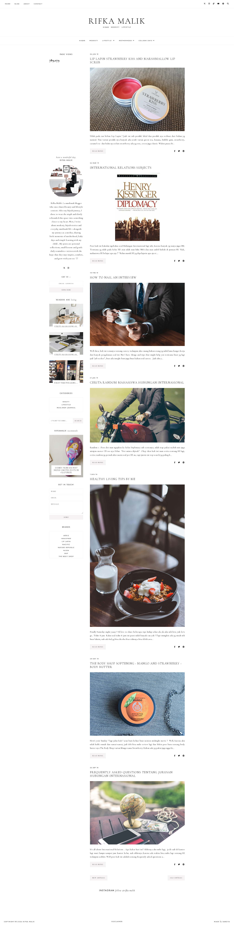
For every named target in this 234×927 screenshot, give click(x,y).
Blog (17, 4)
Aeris (66, 535)
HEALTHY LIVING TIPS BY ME (112, 479)
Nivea (66, 550)
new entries (98, 878)
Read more (97, 151)
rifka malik (117, 21)
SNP (66, 553)
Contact (38, 4)
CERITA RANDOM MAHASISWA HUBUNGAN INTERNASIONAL (137, 382)
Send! (66, 517)
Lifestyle (107, 40)
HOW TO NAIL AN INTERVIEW (113, 277)
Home (7, 4)
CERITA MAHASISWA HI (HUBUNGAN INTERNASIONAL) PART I (67, 326)
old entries (176, 878)
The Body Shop (66, 556)
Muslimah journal (66, 408)
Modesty (94, 40)
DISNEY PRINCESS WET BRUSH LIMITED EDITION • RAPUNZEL (66, 470)
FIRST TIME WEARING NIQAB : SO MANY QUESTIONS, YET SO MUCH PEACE (67, 383)
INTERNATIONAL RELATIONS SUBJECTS (120, 167)
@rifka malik (128, 890)
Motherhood (125, 40)
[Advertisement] (66, 109)
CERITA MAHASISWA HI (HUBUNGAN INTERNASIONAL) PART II (67, 355)
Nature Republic (66, 547)
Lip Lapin (66, 541)
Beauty (66, 402)
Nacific (66, 544)
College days (145, 40)
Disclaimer (117, 921)
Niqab (82, 40)
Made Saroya (222, 921)
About (27, 4)
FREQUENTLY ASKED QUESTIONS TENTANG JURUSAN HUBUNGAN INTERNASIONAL (131, 774)
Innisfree (66, 538)
